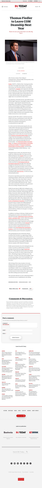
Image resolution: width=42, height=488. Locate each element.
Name (4, 330)
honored (27, 222)
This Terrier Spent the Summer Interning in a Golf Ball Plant (7, 390)
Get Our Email (20, 415)
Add (30, 288)
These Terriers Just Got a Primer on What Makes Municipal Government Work (7, 354)
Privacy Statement (25, 472)
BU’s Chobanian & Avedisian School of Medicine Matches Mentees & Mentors (33, 393)
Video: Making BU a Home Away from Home (20, 360)
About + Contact (35, 410)
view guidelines (6, 324)
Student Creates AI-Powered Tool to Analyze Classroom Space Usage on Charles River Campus (20, 393)
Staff (30, 282)
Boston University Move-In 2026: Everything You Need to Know (34, 386)
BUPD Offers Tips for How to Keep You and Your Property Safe (20, 374)
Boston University (6, 1)
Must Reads (10, 410)
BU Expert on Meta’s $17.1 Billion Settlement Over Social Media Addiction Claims (7, 377)
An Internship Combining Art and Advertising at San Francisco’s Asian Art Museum (7, 397)
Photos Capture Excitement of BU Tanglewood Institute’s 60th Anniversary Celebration (34, 362)
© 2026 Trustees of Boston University (14, 472)
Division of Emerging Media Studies (19, 135)
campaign (18, 88)
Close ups (24, 410)
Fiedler (10, 84)
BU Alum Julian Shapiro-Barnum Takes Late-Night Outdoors (20, 386)
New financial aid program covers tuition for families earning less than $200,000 (34, 353)
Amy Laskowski (21, 70)
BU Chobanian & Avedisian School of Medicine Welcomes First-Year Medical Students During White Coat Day (34, 378)
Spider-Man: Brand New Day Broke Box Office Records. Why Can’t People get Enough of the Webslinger (20, 367)
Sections (5, 410)
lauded (21, 155)
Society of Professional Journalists (16, 201)
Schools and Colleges (23, 282)
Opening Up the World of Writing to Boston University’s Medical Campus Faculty (7, 362)
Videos (15, 410)
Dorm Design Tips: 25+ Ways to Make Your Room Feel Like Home (20, 353)
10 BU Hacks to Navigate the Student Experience (20, 381)
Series (19, 410)
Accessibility (31, 472)
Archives (29, 410)
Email (4, 333)
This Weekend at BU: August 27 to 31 (6, 384)
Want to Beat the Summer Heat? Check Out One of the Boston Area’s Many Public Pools (34, 370)
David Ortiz (27, 249)
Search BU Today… (19, 452)
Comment (6, 324)
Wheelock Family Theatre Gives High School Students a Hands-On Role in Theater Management (7, 370)
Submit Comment (15, 337)
